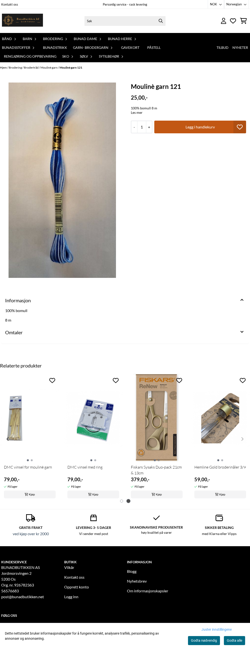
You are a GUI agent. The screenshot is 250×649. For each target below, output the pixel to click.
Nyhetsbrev (137, 581)
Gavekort (130, 47)
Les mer (137, 112)
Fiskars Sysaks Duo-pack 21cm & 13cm (156, 470)
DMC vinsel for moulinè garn (28, 467)
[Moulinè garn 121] (62, 180)
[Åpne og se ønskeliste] (233, 21)
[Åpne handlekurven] (243, 21)
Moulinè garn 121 (71, 67)
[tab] (121, 501)
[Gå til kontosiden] (223, 21)
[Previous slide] (8, 439)
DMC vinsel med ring (85, 467)
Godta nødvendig (204, 640)
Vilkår (69, 567)
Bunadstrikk (55, 47)
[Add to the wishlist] (52, 380)
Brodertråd (31, 67)
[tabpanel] (30, 437)
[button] (240, 127)
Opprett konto (76, 587)
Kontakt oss (9, 4)
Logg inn (71, 596)
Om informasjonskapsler (147, 590)
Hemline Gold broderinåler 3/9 (220, 467)
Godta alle (234, 640)
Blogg (131, 571)
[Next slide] (242, 439)
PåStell (154, 47)
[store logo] (22, 21)
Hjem (3, 67)
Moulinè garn (49, 67)
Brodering (15, 67)
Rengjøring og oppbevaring (30, 56)
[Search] (161, 21)
